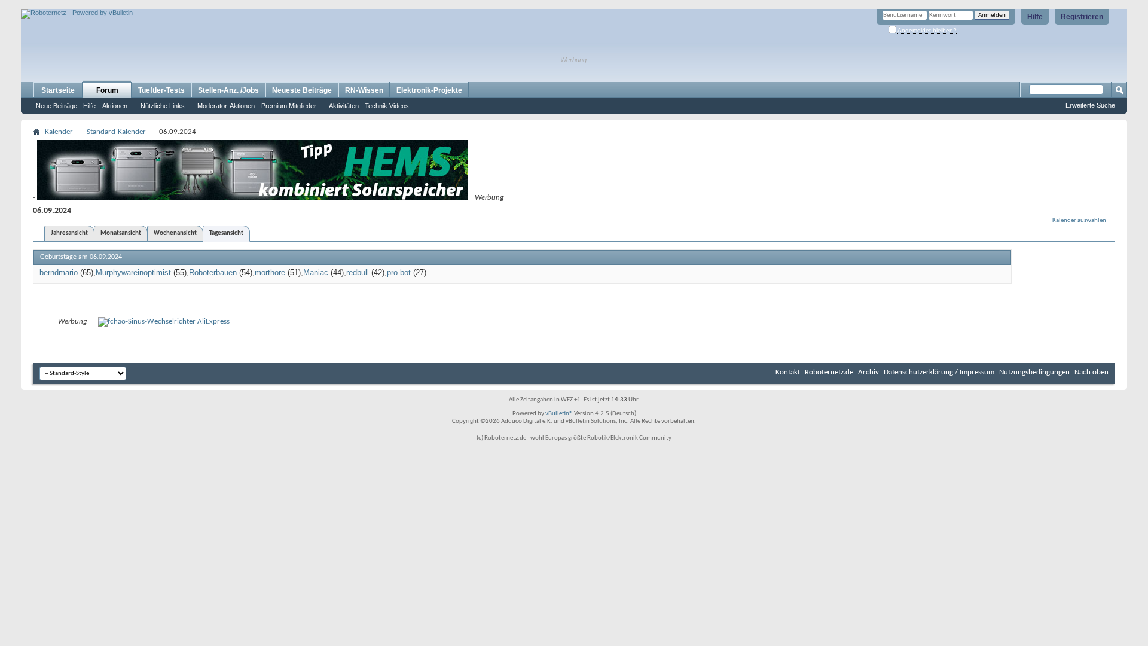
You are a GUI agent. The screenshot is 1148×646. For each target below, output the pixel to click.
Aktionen (114, 105)
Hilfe (1035, 17)
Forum (107, 90)
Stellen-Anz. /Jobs (228, 90)
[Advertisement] (161, 4)
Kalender (59, 132)
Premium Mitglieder (288, 105)
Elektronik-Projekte (429, 90)
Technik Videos (387, 105)
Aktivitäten (344, 105)
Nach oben (1091, 372)
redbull (357, 272)
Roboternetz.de (829, 372)
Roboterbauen (213, 272)
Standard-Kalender (116, 132)
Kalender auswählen (1079, 220)
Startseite (58, 90)
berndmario (58, 272)
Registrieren (1082, 17)
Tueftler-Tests (161, 90)
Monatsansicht (120, 233)
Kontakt (787, 372)
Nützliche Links (163, 105)
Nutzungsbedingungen (1034, 372)
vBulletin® (559, 413)
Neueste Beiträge (302, 90)
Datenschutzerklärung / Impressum (939, 372)
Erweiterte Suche (1090, 105)
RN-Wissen (364, 90)
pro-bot (399, 272)
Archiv (868, 372)
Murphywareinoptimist (133, 272)
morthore (270, 272)
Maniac (315, 272)
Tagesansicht (226, 233)
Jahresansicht (69, 233)
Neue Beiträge (56, 105)
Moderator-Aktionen (226, 105)
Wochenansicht (175, 233)
